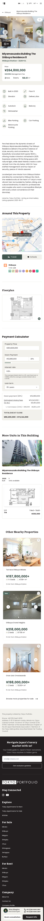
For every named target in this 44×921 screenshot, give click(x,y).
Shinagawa (6, 848)
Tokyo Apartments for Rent (12, 807)
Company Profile (8, 905)
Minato (4, 827)
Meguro (5, 835)
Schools (33, 257)
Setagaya (5, 852)
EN (19, 3)
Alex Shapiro (14, 910)
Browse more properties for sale (20, 699)
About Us (5, 897)
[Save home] (39, 20)
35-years (10, 387)
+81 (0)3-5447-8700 (15, 718)
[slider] (12, 363)
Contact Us (6, 901)
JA (23, 3)
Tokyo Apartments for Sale (12, 811)
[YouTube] (7, 795)
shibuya (8, 12)
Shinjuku (5, 840)
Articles (5, 815)
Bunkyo (4, 857)
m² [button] (32, 3)
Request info (31, 917)
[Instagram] (3, 795)
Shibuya (5, 831)
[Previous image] (8, 554)
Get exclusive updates (22, 766)
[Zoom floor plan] (39, 318)
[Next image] (35, 554)
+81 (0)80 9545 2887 (33, 909)
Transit (14, 257)
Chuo (4, 844)
